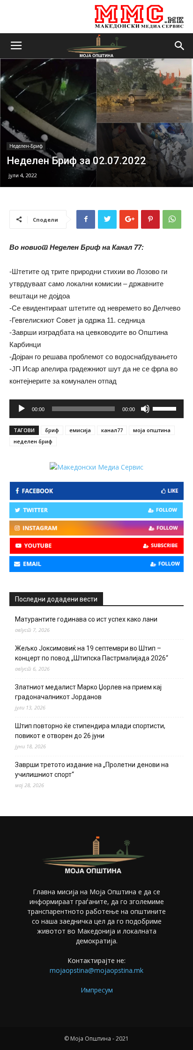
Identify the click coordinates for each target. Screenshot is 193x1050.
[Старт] (21, 408)
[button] (180, 45)
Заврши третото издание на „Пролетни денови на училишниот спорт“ (92, 769)
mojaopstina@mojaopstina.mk (96, 970)
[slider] (166, 407)
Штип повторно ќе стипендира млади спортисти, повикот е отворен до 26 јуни (90, 730)
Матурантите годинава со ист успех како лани (86, 619)
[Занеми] (145, 408)
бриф (52, 430)
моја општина (152, 430)
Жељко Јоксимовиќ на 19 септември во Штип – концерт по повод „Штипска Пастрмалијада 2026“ (91, 653)
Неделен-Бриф (26, 146)
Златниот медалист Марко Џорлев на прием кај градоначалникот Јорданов (88, 692)
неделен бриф (33, 441)
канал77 (112, 430)
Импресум (97, 989)
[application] (96, 408)
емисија (80, 430)
